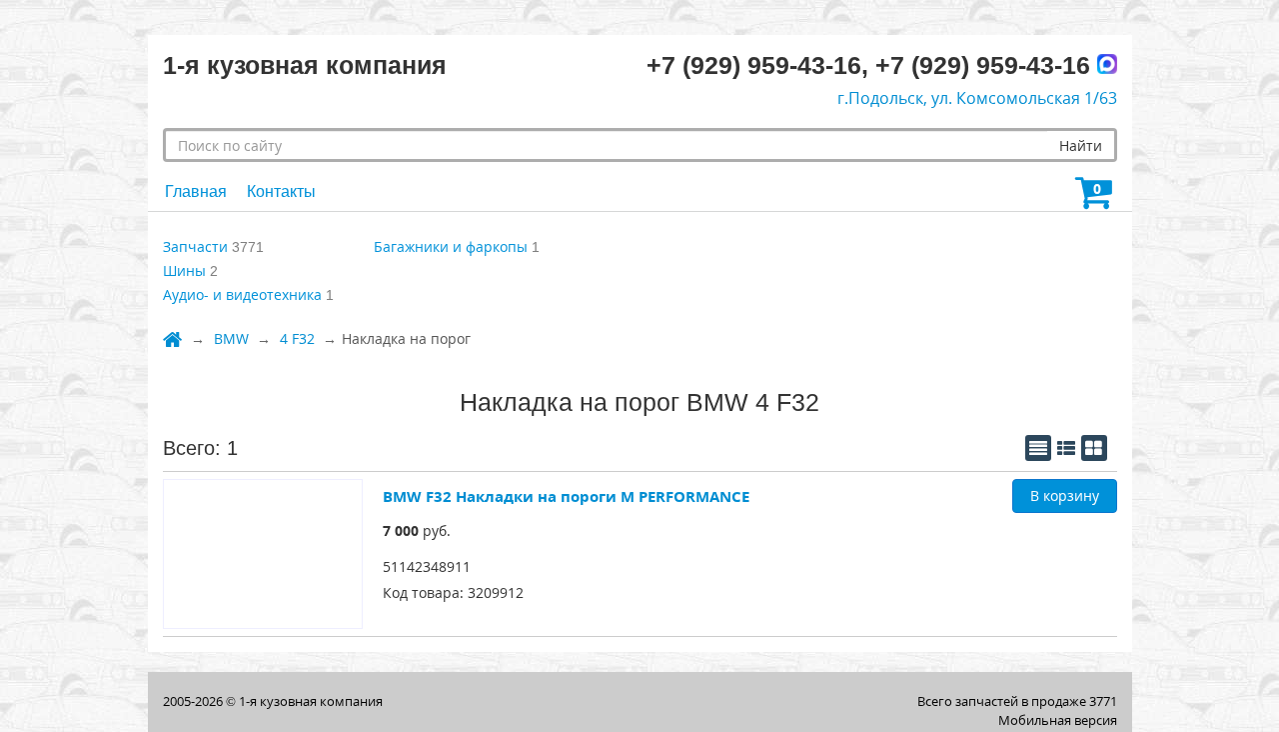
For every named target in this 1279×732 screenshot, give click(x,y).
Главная (196, 191)
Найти (1080, 145)
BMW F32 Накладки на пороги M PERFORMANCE (566, 496)
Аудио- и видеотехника (242, 294)
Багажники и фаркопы (451, 246)
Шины (184, 270)
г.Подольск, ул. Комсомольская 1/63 (977, 98)
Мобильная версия (1057, 720)
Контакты (281, 191)
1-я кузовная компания (311, 701)
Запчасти (195, 246)
